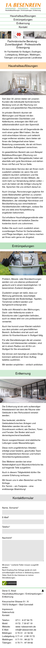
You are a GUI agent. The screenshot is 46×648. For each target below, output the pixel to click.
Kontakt (23, 27)
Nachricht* (7, 537)
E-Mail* (5, 517)
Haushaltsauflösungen (23, 15)
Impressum (7, 609)
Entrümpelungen (23, 19)
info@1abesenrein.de (18, 629)
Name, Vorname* (10, 507)
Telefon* (6, 526)
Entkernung (23, 23)
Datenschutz (8, 612)
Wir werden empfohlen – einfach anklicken (22, 364)
